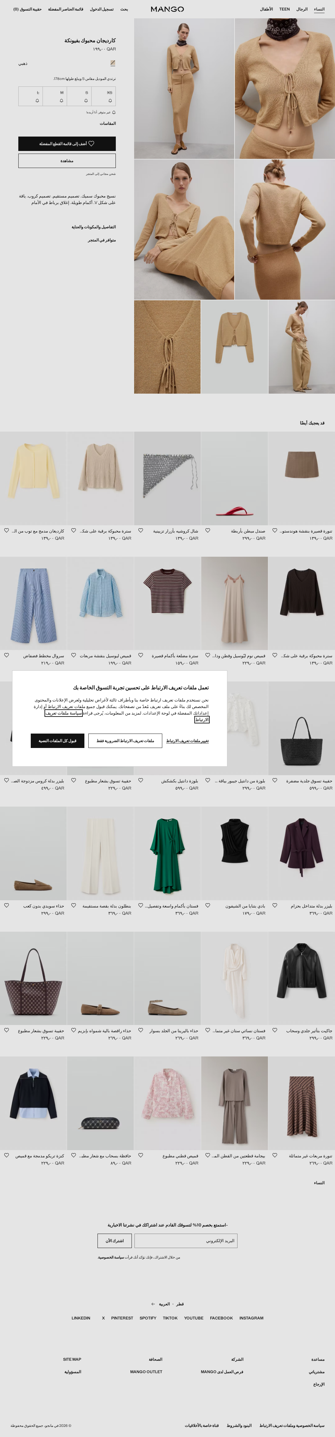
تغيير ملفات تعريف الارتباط (187, 740)
